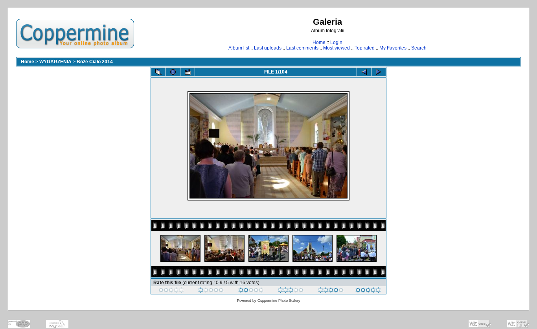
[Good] (290, 291)
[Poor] (211, 291)
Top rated (365, 48)
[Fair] (251, 291)
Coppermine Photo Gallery (278, 301)
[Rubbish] (171, 291)
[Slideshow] (187, 72)
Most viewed (336, 48)
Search (419, 48)
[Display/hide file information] (173, 72)
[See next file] (378, 72)
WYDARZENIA (55, 61)
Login (336, 42)
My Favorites (392, 48)
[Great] (368, 291)
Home (319, 42)
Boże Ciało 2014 (95, 61)
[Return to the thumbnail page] (158, 72)
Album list (238, 48)
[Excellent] (331, 291)
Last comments (302, 48)
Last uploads (267, 48)
